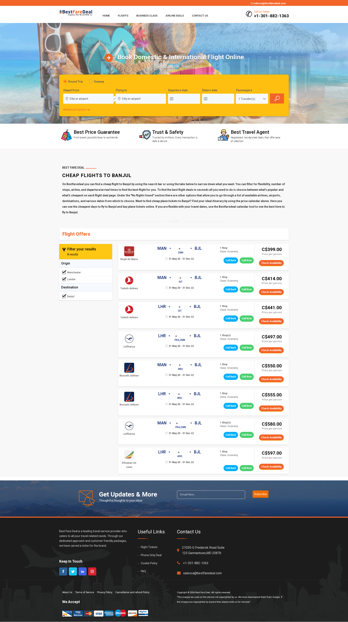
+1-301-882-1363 (195, 563)
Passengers (244, 90)
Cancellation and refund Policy (132, 592)
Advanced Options (75, 109)
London (71, 279)
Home (106, 15)
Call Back (231, 260)
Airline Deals (175, 15)
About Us (67, 592)
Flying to (121, 90)
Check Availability (271, 263)
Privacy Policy (104, 592)
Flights (123, 15)
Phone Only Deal (151, 555)
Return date (209, 90)
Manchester (74, 272)
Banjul (70, 296)
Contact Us (200, 15)
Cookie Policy (149, 563)
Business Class (146, 15)
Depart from (71, 90)
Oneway (99, 81)
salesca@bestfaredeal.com (269, 3)
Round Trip (75, 81)
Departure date (178, 90)
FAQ (143, 571)
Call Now (247, 260)
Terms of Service (84, 592)
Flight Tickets (149, 547)
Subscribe (260, 494)
